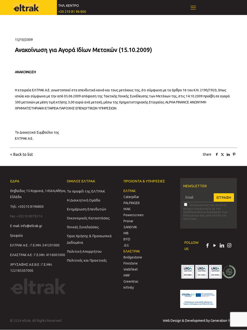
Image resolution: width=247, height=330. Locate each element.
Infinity (129, 287)
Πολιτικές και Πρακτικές (87, 260)
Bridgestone (133, 257)
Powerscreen (134, 215)
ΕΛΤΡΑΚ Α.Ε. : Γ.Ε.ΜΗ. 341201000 (35, 245)
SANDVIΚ (130, 227)
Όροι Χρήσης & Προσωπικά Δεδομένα (89, 239)
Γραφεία (16, 235)
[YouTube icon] (214, 246)
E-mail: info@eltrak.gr (26, 226)
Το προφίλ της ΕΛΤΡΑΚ (86, 191)
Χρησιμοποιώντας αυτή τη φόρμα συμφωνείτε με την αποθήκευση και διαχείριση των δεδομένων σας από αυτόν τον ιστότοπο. (205, 211)
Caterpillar (131, 197)
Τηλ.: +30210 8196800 (27, 206)
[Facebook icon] (207, 246)
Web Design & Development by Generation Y (197, 321)
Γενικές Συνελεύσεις (83, 227)
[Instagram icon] (229, 246)
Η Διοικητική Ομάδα (83, 200)
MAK (127, 209)
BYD (127, 239)
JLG (126, 245)
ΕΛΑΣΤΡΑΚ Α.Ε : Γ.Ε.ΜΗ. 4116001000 (37, 255)
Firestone (131, 263)
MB (126, 233)
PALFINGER (132, 203)
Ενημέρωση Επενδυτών (86, 209)
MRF (127, 275)
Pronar (128, 221)
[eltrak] (26, 7)
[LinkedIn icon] (222, 246)
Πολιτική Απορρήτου (84, 251)
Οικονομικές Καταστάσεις (88, 218)
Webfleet (131, 269)
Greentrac (131, 281)
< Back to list (21, 154)
